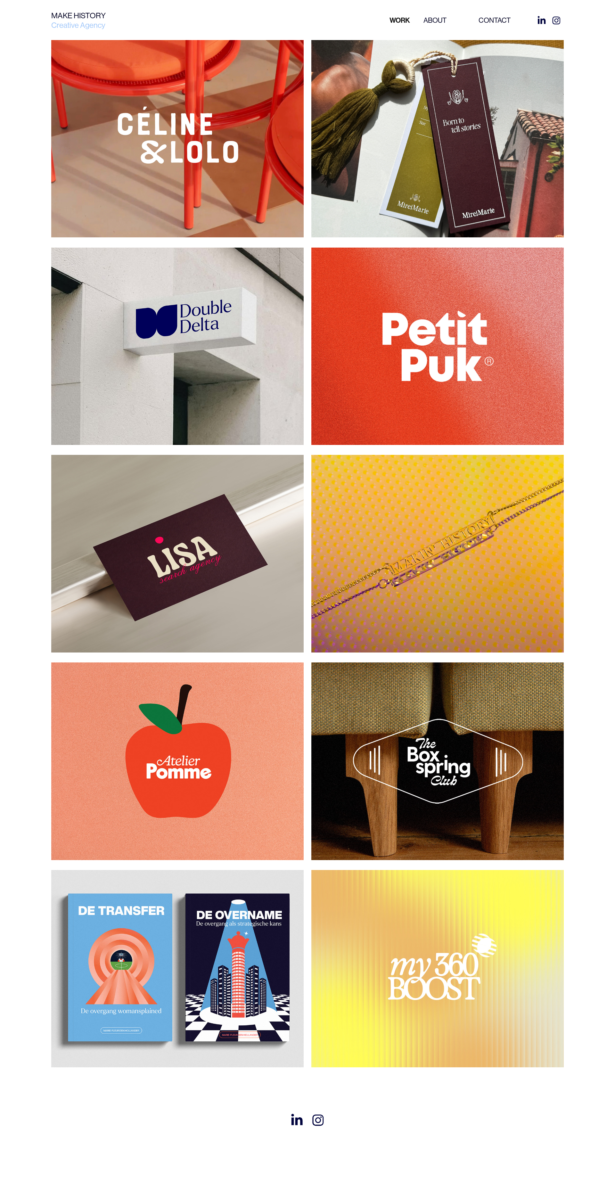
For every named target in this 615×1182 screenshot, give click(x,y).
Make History (78, 15)
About (435, 20)
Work (400, 20)
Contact (495, 20)
